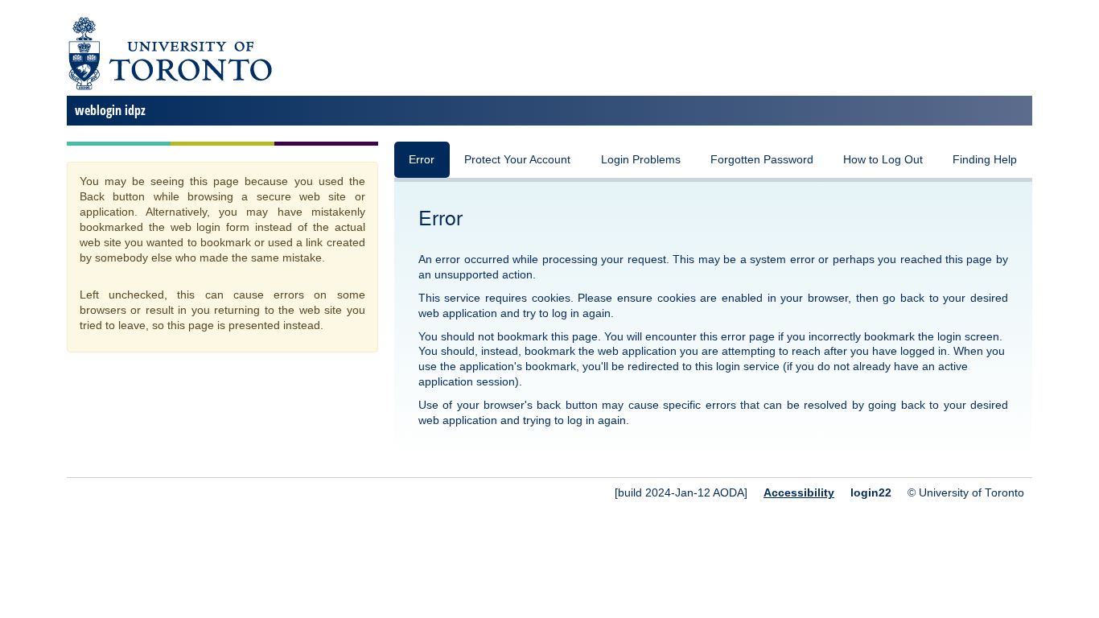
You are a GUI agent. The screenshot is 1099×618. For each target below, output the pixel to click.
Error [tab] (421, 160)
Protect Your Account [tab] (517, 160)
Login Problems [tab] (641, 160)
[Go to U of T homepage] (169, 87)
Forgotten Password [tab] (761, 160)
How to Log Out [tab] (883, 160)
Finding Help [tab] (985, 160)
